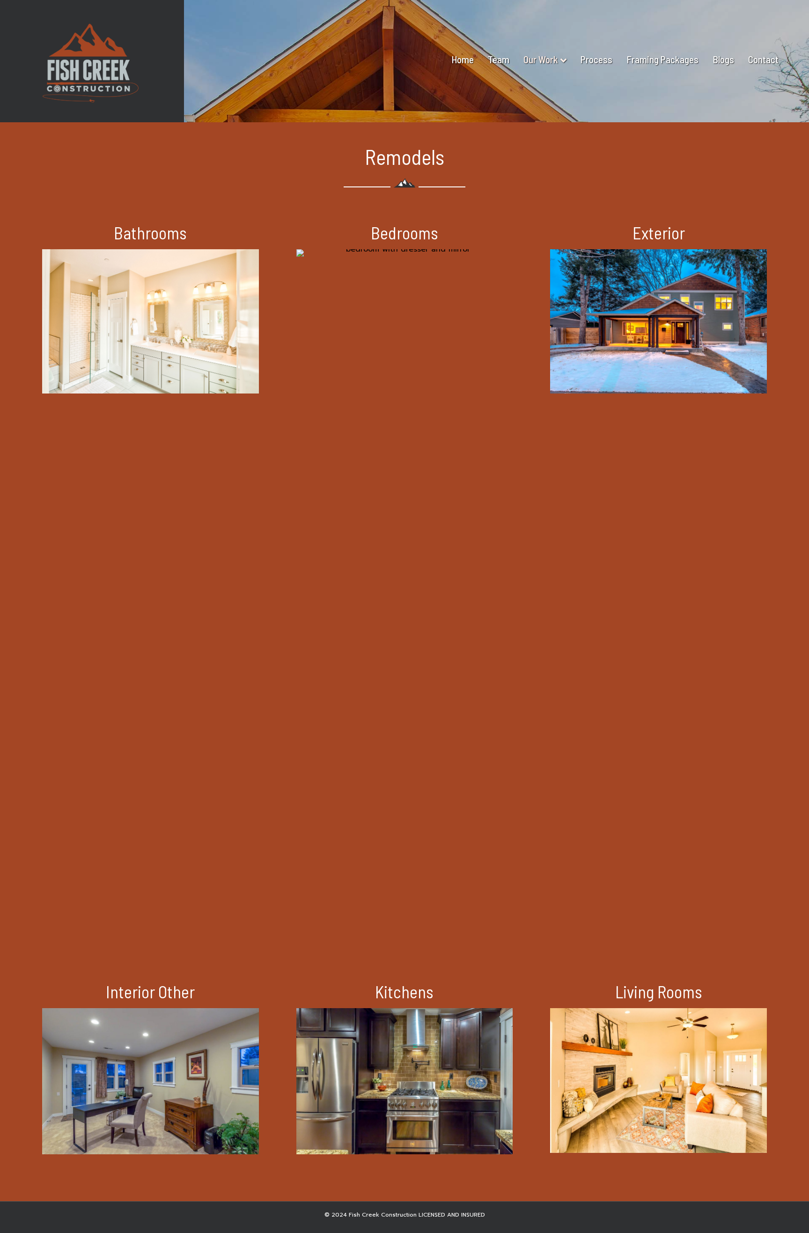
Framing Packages (662, 59)
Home (462, 59)
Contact (763, 59)
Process (596, 59)
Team (498, 59)
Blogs (723, 59)
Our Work (540, 59)
